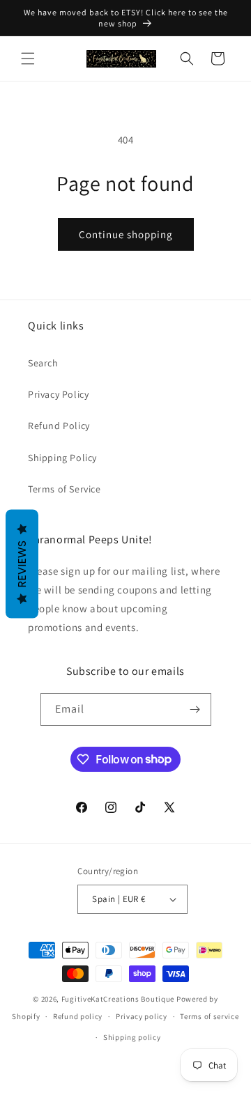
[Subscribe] (195, 709)
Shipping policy (132, 1037)
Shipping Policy (62, 457)
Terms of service (209, 1016)
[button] (28, 58)
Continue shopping (126, 234)
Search (43, 363)
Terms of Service (64, 489)
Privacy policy (141, 1016)
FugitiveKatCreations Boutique (117, 999)
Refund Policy (59, 425)
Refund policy (77, 1016)
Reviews (22, 564)
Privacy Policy (58, 394)
